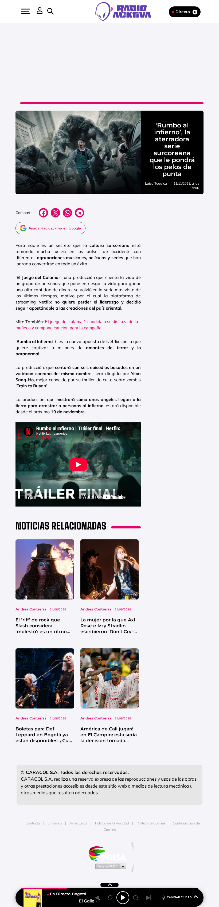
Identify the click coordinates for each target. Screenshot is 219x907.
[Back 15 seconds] (110, 897)
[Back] (97, 897)
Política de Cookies (150, 823)
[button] (24, 11)
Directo (182, 11)
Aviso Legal (78, 823)
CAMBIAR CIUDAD (179, 897)
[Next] (148, 897)
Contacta (33, 823)
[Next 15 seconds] (135, 897)
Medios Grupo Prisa (110, 866)
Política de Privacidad (112, 823)
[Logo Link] (125, 11)
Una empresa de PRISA (109, 853)
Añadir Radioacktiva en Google (55, 228)
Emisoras (55, 823)
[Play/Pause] (122, 897)
